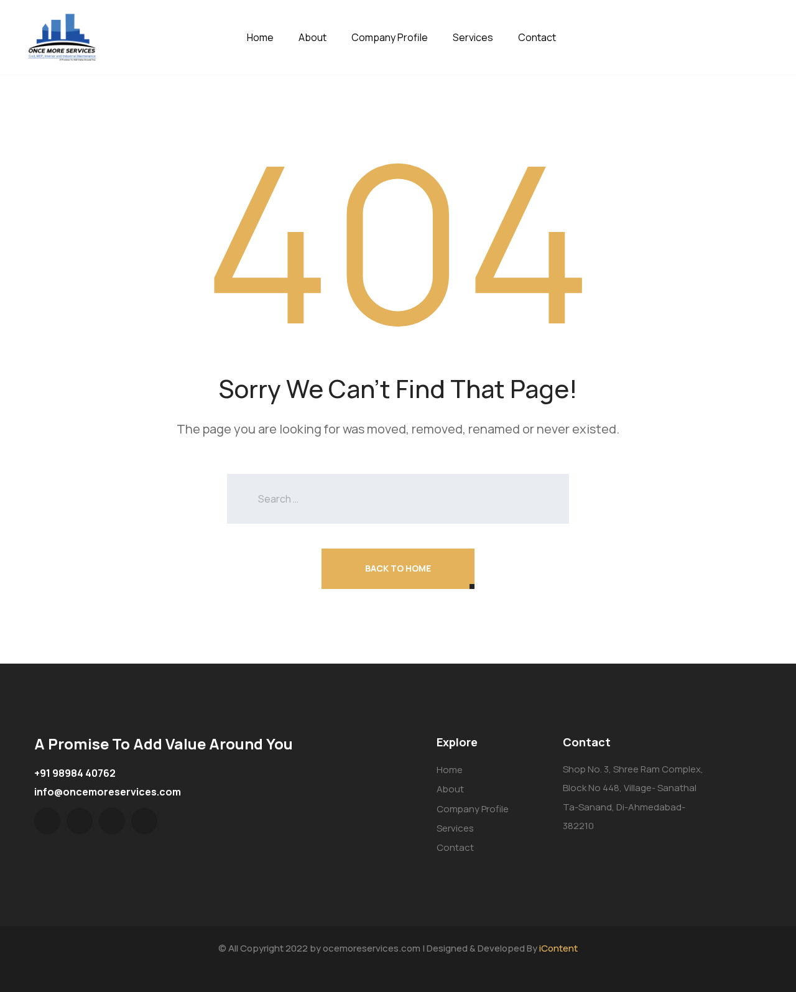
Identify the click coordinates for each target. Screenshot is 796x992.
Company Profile (389, 37)
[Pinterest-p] (112, 821)
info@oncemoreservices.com (107, 792)
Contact (537, 37)
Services (473, 37)
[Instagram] (144, 821)
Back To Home (398, 568)
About (312, 37)
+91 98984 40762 (75, 773)
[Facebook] (80, 821)
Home (260, 37)
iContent (558, 948)
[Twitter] (47, 821)
